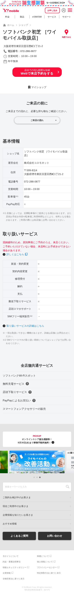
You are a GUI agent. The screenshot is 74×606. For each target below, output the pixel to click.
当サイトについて (10, 556)
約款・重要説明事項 (11, 562)
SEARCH (68, 486)
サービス (52, 17)
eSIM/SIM (37, 17)
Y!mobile (11, 10)
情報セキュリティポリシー (14, 567)
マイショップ (38, 87)
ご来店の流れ (37, 120)
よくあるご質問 (19, 535)
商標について (43, 556)
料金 (7, 17)
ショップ (23, 25)
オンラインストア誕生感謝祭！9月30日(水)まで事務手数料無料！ (35, 439)
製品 (22, 17)
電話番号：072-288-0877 (22, 51)
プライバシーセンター (47, 567)
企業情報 (7, 573)
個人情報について (45, 562)
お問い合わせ (54, 535)
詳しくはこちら (15, 254)
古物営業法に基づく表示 (13, 579)
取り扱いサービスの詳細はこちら (25, 325)
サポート (66, 17)
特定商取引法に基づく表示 (49, 573)
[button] (34, 477)
